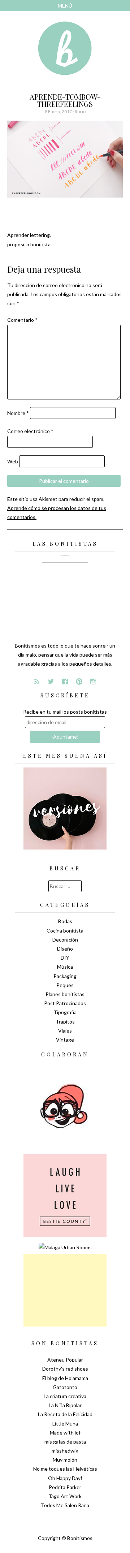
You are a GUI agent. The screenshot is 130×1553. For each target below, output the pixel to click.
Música (65, 967)
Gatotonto (65, 1387)
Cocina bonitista (65, 930)
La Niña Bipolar (65, 1405)
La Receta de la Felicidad (65, 1414)
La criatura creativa (65, 1396)
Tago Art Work (65, 1496)
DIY (65, 958)
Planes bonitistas (65, 994)
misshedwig (65, 1451)
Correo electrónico (30, 431)
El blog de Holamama (65, 1378)
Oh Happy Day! (65, 1478)
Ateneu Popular (65, 1360)
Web (12, 461)
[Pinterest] (79, 681)
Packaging (65, 976)
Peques (65, 985)
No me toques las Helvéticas (65, 1469)
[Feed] (36, 681)
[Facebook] (65, 681)
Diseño (65, 949)
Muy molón (65, 1460)
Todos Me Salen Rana (65, 1505)
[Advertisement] (65, 1290)
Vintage (65, 1040)
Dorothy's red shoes (65, 1369)
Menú (65, 6)
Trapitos (65, 1021)
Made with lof (65, 1432)
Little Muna (65, 1423)
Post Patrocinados (65, 1003)
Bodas (65, 921)
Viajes (65, 1031)
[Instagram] (93, 681)
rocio (80, 111)
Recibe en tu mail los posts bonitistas (65, 712)
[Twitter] (50, 681)
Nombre (18, 413)
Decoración (65, 939)
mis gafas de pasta (65, 1442)
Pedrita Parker (65, 1487)
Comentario (22, 320)
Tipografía (65, 1012)
